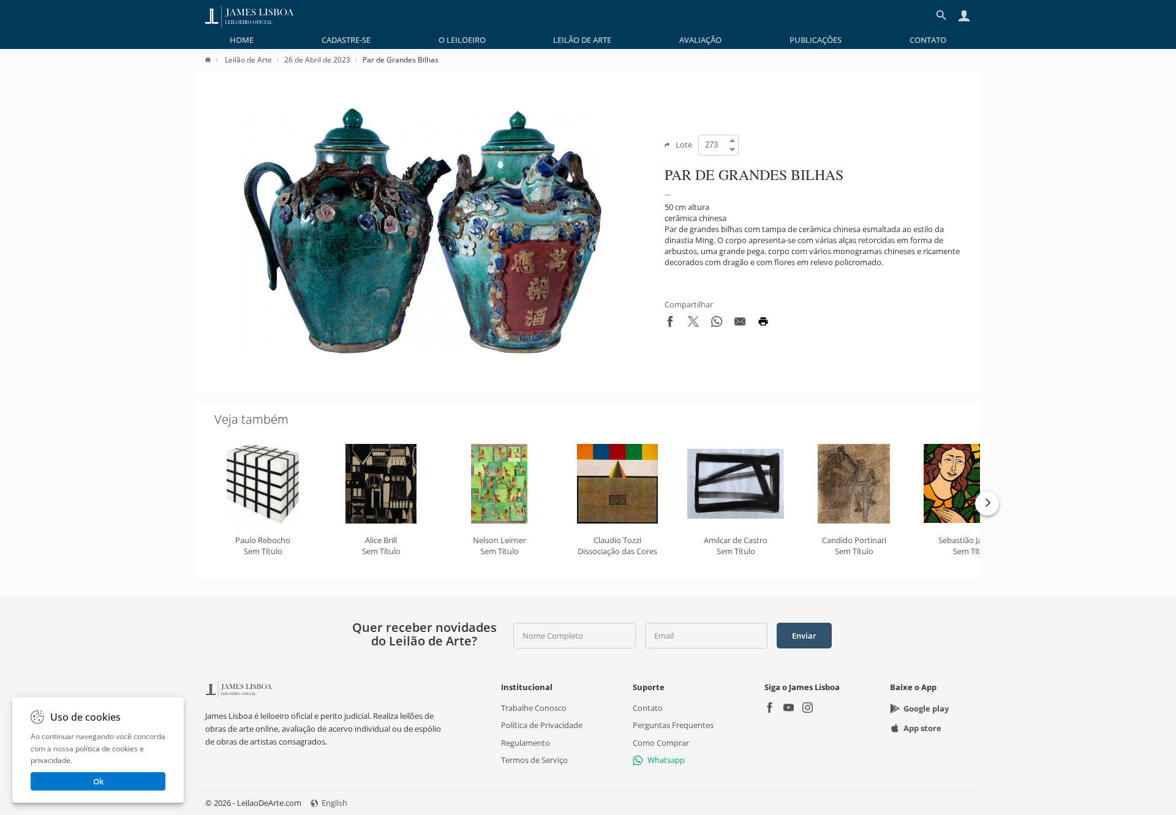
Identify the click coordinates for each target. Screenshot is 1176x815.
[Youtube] (788, 708)
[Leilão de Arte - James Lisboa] (249, 15)
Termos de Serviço (534, 759)
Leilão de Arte (582, 39)
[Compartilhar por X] (693, 323)
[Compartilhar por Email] (739, 323)
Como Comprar (661, 742)
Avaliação (700, 39)
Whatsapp (666, 759)
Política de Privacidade (541, 724)
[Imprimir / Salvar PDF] (763, 323)
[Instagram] (807, 708)
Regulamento (525, 742)
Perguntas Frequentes (673, 724)
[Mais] (987, 504)
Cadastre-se (346, 39)
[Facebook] (769, 708)
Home (242, 39)
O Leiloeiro (462, 39)
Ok (98, 781)
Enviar (804, 635)
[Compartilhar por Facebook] (670, 323)
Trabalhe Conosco (534, 707)
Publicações (816, 39)
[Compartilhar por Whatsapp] (716, 323)
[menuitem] (242, 40)
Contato (928, 39)
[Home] (214, 59)
